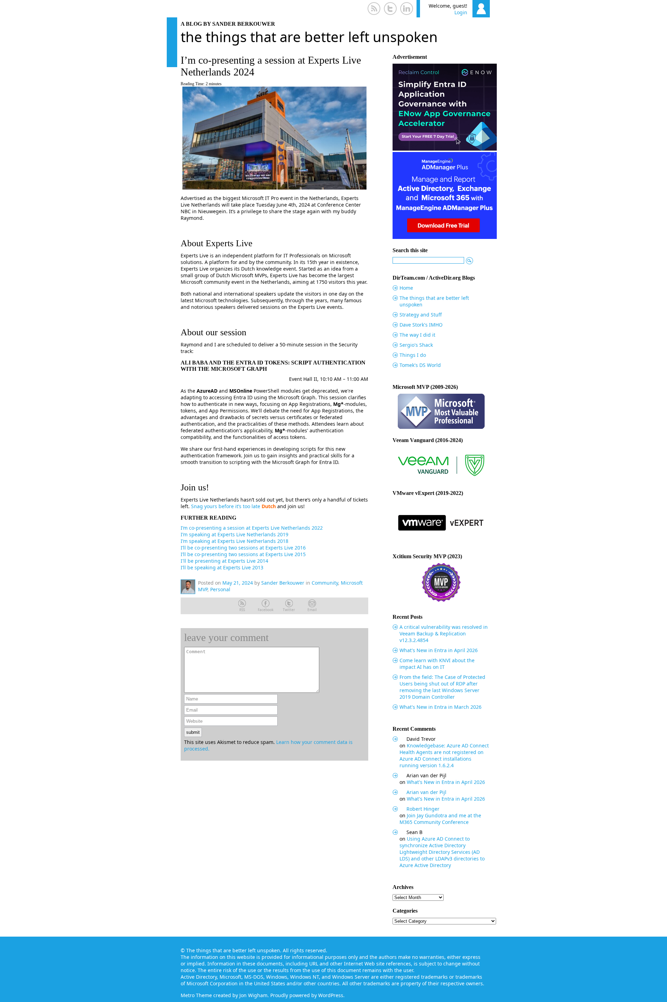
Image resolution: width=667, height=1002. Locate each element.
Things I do (413, 355)
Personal (220, 589)
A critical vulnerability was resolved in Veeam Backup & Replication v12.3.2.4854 (444, 633)
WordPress (330, 995)
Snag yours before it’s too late (225, 506)
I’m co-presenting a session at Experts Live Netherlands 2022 (252, 527)
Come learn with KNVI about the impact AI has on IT (437, 663)
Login (460, 12)
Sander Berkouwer (282, 582)
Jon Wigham (253, 995)
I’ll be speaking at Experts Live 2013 (222, 567)
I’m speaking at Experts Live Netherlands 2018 (234, 541)
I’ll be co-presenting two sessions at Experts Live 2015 (243, 554)
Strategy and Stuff (421, 314)
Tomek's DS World (420, 365)
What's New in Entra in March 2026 (440, 707)
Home (406, 287)
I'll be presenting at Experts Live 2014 (224, 561)
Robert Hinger (422, 808)
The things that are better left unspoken (309, 36)
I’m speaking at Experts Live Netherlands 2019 (234, 534)
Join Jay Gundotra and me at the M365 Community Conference (440, 818)
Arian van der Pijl (426, 792)
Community (325, 582)
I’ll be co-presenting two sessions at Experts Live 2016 (243, 547)
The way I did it (417, 334)
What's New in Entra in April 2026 (439, 650)
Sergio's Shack (416, 345)
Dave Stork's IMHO (421, 324)
